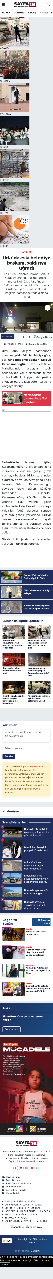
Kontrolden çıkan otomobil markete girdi (12, 670)
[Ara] (48, 4)
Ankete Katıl (12, 1029)
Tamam (5, 1264)
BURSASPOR (11, 1204)
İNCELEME (10, 1211)
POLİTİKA (9, 1214)
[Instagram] (26, 1168)
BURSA (6, 12)
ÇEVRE (26, 1204)
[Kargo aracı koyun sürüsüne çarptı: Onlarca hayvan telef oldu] (39, 659)
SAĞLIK (22, 1214)
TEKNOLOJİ (10, 1217)
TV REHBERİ (41, 1221)
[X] (21, 1168)
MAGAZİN (45, 1211)
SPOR (34, 1214)
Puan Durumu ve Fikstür (18, 1183)
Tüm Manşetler (13, 1186)
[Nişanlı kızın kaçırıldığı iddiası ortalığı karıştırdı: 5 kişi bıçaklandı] (14, 687)
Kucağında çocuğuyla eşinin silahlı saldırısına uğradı (39, 698)
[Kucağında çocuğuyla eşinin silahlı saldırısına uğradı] (39, 687)
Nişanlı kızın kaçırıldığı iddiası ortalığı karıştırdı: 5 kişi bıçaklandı (14, 699)
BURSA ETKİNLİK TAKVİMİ (18, 1221)
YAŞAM (43, 12)
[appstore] (17, 1227)
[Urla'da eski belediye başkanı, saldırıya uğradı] (26, 317)
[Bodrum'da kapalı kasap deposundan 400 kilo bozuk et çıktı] (39, 631)
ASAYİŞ (32, 12)
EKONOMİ (21, 1208)
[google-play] (34, 1227)
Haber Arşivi (12, 1193)
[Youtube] (32, 1168)
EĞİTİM (8, 1208)
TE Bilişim (34, 1250)
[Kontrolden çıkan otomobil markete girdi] (14, 659)
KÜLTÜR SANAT (27, 1211)
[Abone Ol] (43, 337)
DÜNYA (38, 1204)
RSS (8, 1241)
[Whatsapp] (37, 1168)
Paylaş (9, 336)
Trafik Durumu (13, 1180)
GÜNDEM (19, 12)
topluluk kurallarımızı (32, 766)
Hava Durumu (13, 1177)
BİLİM (20, 1201)
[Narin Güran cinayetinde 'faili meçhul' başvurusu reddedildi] (14, 631)
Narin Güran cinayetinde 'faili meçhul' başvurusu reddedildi (12, 644)
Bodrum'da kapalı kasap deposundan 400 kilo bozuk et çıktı (37, 644)
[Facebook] (15, 1168)
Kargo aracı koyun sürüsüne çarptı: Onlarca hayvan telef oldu (38, 672)
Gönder (9, 756)
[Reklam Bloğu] (26, 1085)
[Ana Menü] (3, 4)
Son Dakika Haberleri (16, 1190)
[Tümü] (49, 811)
